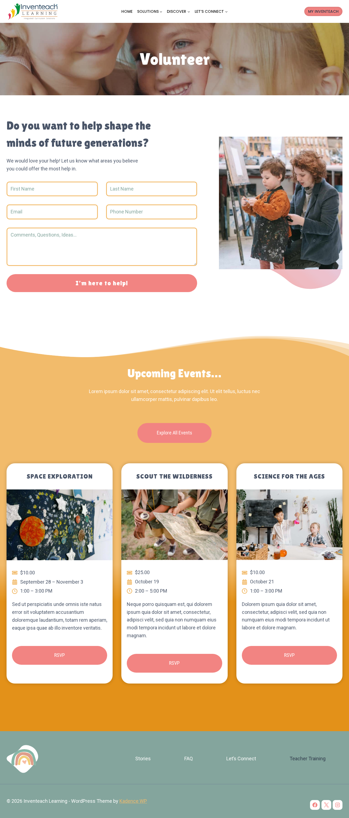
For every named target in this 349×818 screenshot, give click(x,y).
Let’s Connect (241, 758)
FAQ (188, 758)
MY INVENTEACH (323, 11)
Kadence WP (133, 801)
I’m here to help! (102, 283)
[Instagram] (337, 805)
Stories (143, 758)
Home (127, 11)
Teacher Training (308, 758)
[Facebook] (315, 805)
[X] (326, 805)
